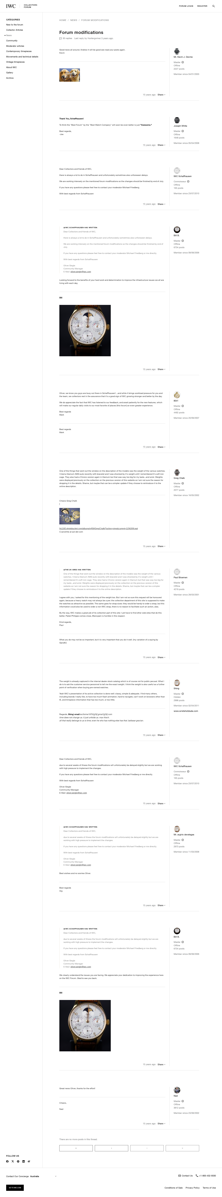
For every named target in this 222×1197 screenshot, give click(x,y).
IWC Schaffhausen (183, 176)
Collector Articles (14, 30)
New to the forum (14, 24)
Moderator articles (15, 46)
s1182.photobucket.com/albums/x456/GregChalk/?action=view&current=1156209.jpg (98, 528)
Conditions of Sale (174, 1187)
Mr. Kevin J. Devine (183, 56)
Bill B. (177, 235)
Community (11, 40)
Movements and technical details (22, 56)
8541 (176, 400)
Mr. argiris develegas (184, 834)
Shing (176, 688)
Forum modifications (95, 20)
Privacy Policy (193, 1187)
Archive (9, 78)
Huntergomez (94, 38)
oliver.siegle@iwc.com (81, 272)
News (9, 35)
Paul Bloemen (180, 577)
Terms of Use (209, 1187)
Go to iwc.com (15, 1188)
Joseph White (180, 125)
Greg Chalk (179, 478)
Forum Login (186, 6)
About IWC (11, 67)
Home (62, 20)
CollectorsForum (30, 6)
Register (202, 6)
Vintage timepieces (15, 61)
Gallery (9, 72)
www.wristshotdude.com (186, 711)
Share (160, 94)
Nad (176, 1095)
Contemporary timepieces (19, 51)
